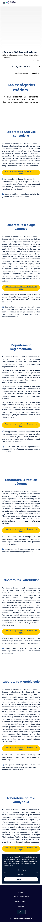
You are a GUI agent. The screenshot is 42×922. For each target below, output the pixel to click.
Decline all (21, 874)
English (20, 912)
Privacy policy (21, 901)
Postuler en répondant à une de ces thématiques (21, 172)
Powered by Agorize (24, 918)
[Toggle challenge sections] (21, 66)
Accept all (21, 879)
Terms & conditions (21, 897)
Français (34, 73)
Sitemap (21, 892)
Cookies (21, 906)
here (25, 863)
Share (36, 61)
